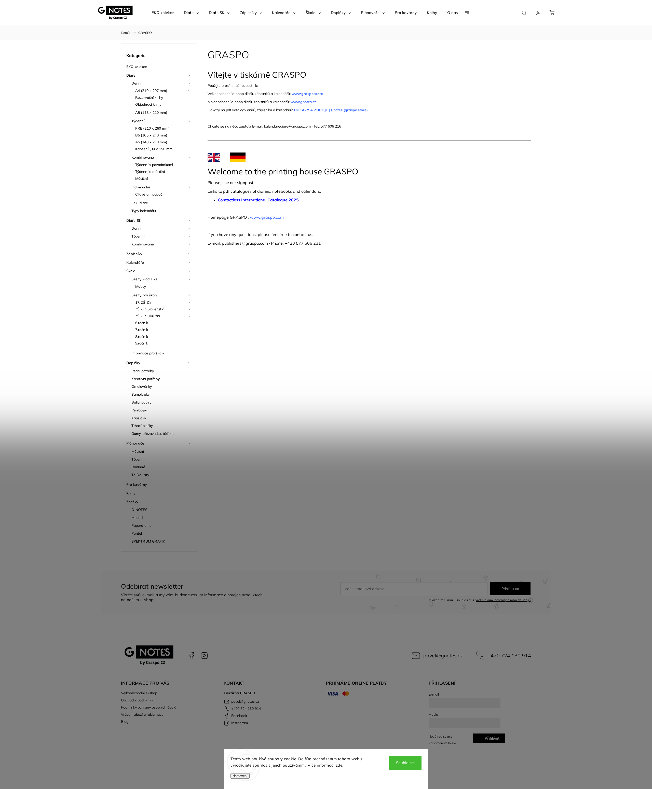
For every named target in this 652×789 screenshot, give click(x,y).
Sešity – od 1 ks (144, 279)
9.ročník (141, 343)
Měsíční (141, 178)
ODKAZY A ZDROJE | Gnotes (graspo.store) (331, 110)
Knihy (131, 493)
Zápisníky (134, 254)
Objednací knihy (148, 104)
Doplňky (133, 363)
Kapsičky (138, 418)
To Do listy (140, 475)
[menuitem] (163, 12)
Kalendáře (135, 262)
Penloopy (139, 410)
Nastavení (240, 776)
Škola (131, 271)
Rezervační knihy (149, 97)
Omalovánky (141, 386)
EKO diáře (139, 203)
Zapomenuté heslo (442, 743)
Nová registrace (440, 736)
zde (339, 765)
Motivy (140, 286)
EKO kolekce (136, 66)
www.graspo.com (267, 217)
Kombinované (142, 157)
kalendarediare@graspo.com (287, 126)
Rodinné (138, 467)
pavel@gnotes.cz (443, 655)
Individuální (140, 187)
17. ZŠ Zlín (143, 302)
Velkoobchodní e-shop (139, 693)
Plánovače (135, 443)
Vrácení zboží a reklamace (142, 714)
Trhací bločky (142, 425)
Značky (132, 502)
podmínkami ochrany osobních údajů (503, 600)
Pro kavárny (136, 484)
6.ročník (141, 323)
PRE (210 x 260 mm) (152, 128)
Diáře (131, 75)
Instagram (204, 655)
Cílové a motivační (150, 194)
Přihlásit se (510, 589)
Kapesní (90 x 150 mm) (154, 149)
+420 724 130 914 (509, 655)
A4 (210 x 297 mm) (151, 90)
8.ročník (141, 336)
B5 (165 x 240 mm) (151, 135)
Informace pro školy (147, 353)
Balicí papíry (141, 402)
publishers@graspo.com (245, 243)
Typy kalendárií (143, 211)
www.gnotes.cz (304, 102)
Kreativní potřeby (145, 379)
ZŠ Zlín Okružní (147, 316)
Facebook (191, 655)
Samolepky (140, 394)
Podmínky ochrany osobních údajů (148, 707)
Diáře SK (133, 220)
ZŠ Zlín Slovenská (149, 309)
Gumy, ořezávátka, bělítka (152, 433)
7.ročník (141, 329)
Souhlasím (405, 762)
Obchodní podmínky (137, 700)
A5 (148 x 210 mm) (151, 112)
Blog (124, 721)
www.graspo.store (307, 93)
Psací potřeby (142, 371)
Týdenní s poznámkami (154, 164)
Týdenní (137, 121)
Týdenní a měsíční (150, 171)
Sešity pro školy (144, 295)
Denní (136, 83)
